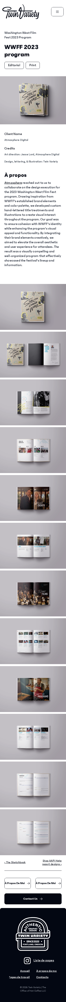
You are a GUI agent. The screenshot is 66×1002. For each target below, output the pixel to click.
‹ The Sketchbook (15, 862)
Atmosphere (13, 183)
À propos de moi (47, 971)
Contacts (42, 977)
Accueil (25, 971)
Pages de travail (19, 977)
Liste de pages (44, 960)
